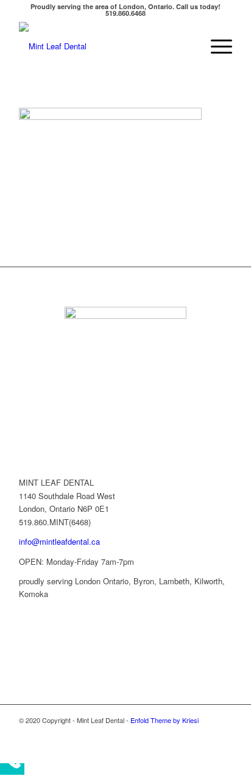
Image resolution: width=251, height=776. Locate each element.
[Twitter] (186, 733)
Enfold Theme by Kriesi (164, 720)
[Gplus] (205, 733)
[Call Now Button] (12, 769)
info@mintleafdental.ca (59, 541)
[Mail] (223, 733)
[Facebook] (168, 733)
